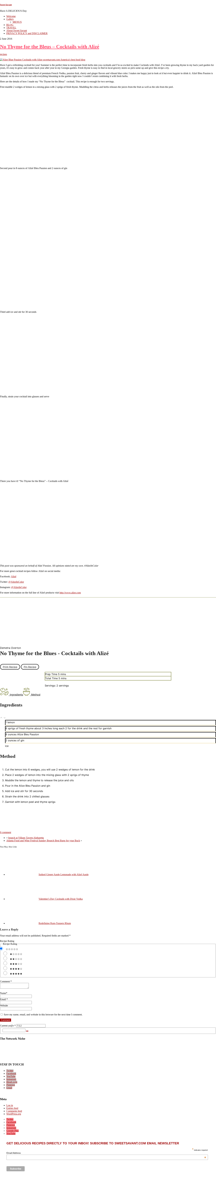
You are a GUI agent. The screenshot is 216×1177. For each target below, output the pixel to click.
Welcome (11, 16)
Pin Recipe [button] (30, 666)
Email (4, 999)
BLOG (9, 24)
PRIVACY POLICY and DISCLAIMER (27, 33)
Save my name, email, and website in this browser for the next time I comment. (43, 1014)
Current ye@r (8, 1025)
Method (35, 694)
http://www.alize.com (70, 592)
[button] (1, 718)
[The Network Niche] (108, 1058)
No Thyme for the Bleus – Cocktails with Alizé (49, 46)
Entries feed (12, 1108)
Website (4, 1005)
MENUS (17, 22)
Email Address (106, 1153)
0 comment (5, 832)
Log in (9, 1105)
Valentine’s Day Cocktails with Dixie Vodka (61, 899)
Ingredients (16, 694)
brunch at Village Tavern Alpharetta (26, 837)
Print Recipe (10, 666)
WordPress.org (13, 1114)
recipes (3, 54)
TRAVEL (11, 27)
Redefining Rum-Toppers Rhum (55, 923)
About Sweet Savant (16, 30)
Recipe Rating (7, 941)
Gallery (10, 19)
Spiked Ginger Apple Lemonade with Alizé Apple (64, 874)
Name (3, 993)
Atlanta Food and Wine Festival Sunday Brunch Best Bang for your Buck (43, 840)
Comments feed (14, 1111)
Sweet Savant (6, 4)
